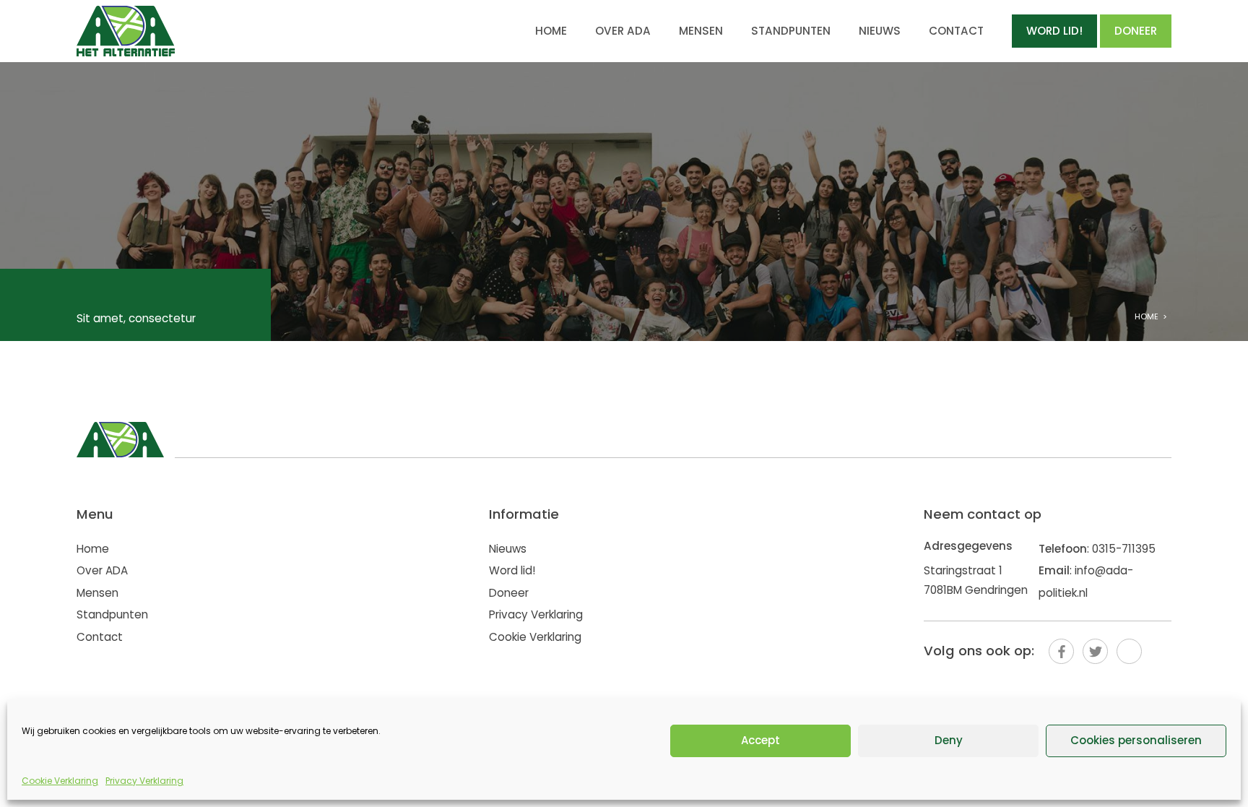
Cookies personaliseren (1136, 740)
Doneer (1135, 30)
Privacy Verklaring (144, 780)
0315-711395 (1124, 548)
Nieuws (880, 30)
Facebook (1061, 651)
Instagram (1129, 651)
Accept (760, 740)
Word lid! (1054, 30)
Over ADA (623, 30)
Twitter (1095, 651)
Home (551, 30)
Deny (949, 740)
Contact (956, 30)
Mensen (701, 30)
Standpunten (791, 30)
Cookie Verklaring (60, 780)
